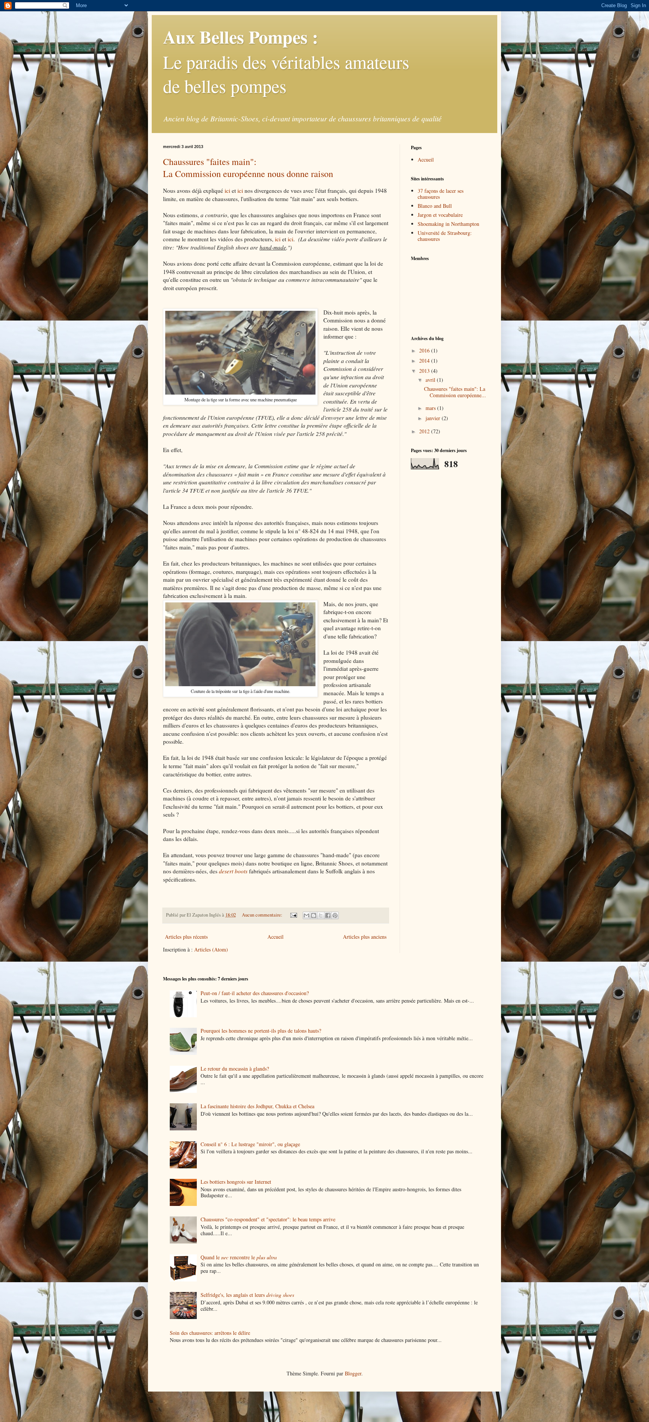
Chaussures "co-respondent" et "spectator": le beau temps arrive (268, 1219)
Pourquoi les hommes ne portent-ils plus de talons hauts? (261, 1030)
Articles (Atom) (211, 949)
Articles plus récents (186, 936)
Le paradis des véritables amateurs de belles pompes (286, 61)
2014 (425, 360)
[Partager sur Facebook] (328, 915)
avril (431, 379)
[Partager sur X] (320, 915)
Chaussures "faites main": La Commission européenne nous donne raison (248, 168)
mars (431, 407)
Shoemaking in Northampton (448, 223)
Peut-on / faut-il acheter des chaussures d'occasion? (255, 993)
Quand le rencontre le (239, 1257)
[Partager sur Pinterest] (335, 915)
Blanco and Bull (435, 205)
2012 (425, 431)
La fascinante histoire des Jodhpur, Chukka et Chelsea (257, 1106)
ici (227, 190)
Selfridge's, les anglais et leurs (247, 1294)
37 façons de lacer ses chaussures (440, 194)
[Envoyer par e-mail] (306, 915)
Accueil (275, 936)
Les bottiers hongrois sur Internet (236, 1181)
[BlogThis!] (313, 915)
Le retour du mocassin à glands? (235, 1068)
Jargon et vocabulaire (440, 214)
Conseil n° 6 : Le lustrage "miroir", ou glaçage (250, 1144)
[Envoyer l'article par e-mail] (293, 915)
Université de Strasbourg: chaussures (445, 236)
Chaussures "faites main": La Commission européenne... (455, 392)
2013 (425, 370)
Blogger (353, 1373)
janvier (434, 418)
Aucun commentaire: (263, 915)
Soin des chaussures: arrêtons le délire (210, 1332)
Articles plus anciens (364, 936)
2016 (425, 350)
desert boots (233, 871)
